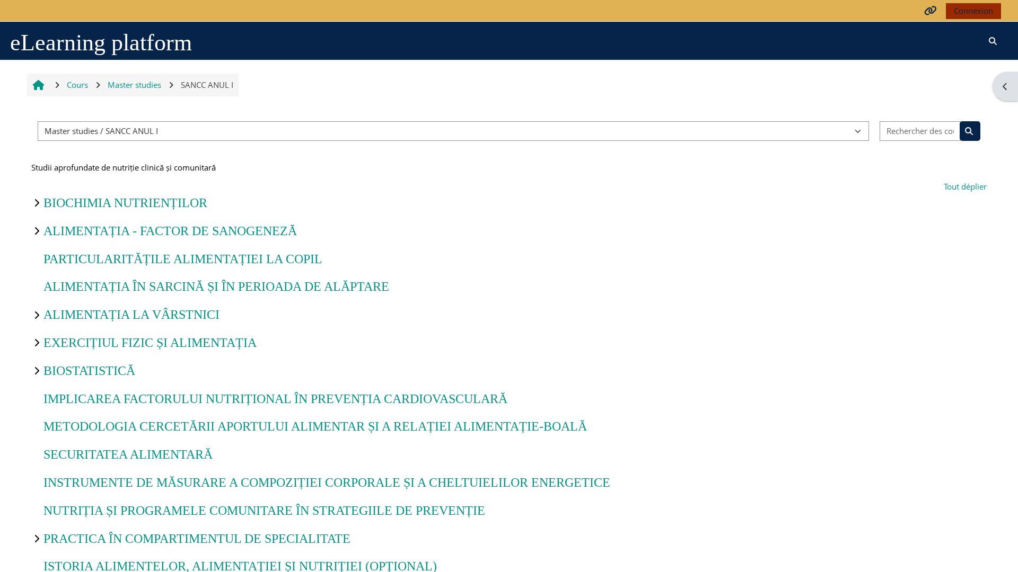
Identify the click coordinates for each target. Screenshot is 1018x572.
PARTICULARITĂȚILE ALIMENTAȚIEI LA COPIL (182, 259)
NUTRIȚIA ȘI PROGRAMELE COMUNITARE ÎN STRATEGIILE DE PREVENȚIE (264, 510)
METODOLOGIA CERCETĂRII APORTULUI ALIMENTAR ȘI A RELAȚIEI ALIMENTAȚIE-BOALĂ (315, 426)
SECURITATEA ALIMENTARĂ (128, 454)
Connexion (973, 10)
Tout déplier (965, 186)
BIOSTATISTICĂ (89, 371)
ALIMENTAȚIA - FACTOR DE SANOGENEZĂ (170, 231)
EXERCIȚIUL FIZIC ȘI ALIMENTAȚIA (150, 343)
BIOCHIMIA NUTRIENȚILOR (125, 203)
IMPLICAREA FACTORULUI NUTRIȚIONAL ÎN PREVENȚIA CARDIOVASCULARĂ (275, 399)
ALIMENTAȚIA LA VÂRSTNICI (131, 314)
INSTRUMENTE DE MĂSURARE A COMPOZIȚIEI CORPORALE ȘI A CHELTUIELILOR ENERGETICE (326, 482)
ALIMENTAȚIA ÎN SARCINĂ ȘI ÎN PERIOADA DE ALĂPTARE (216, 286)
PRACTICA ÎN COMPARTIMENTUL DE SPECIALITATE (196, 539)
